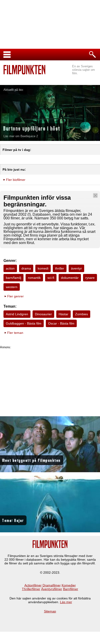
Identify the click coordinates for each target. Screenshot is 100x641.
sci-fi (50, 278)
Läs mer (66, 602)
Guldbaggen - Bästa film (23, 323)
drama (26, 268)
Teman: (10, 306)
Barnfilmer (70, 589)
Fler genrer (15, 296)
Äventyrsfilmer (51, 589)
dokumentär (70, 278)
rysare (90, 278)
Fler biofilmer (15, 180)
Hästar (63, 314)
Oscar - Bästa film (61, 323)
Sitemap (50, 611)
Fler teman (15, 333)
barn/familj (13, 278)
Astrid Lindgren (17, 314)
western (11, 287)
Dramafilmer (52, 585)
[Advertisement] (50, 381)
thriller (59, 268)
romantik (34, 278)
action (10, 268)
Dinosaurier (43, 314)
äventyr (76, 268)
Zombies (81, 314)
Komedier (69, 585)
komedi (43, 268)
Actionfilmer (33, 585)
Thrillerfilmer (31, 589)
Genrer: (10, 261)
